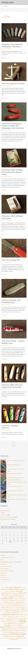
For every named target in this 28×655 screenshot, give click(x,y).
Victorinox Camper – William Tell (14, 473)
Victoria (6, 634)
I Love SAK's (3, 564)
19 (10, 538)
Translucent (13, 632)
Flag (13, 607)
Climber (13, 600)
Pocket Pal (4, 621)
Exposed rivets (6, 607)
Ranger (16, 621)
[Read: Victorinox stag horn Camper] (14, 71)
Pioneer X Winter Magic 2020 (14, 464)
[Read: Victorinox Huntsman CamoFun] (14, 413)
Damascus (4, 603)
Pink (16, 620)
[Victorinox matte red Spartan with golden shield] (3, 496)
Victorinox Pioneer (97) (11, 260)
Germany (18, 609)
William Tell (12, 638)
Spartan (5, 627)
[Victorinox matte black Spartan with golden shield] (3, 500)
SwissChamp (22, 629)
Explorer (24, 605)
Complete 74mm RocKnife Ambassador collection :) (12, 45)
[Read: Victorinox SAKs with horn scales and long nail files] (14, 373)
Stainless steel (6, 629)
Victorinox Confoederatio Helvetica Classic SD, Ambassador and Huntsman (13, 126)
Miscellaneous (4, 510)
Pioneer (22, 620)
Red (23, 621)
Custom (12, 602)
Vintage (7, 636)
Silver (7, 625)
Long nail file (11, 616)
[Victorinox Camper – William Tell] (3, 475)
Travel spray (21, 632)
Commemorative (22, 600)
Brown (17, 595)
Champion (16, 598)
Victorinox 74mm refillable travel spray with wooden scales (12, 172)
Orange (9, 620)
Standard (15, 629)
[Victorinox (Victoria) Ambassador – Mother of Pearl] (3, 483)
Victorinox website (5, 579)
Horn (6, 613)
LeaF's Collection (4, 568)
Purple (10, 621)
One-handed (24, 618)
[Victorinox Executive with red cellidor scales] (3, 470)
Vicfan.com (7, 2)
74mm (17, 587)
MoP (23, 616)
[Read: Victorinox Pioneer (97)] (14, 248)
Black (23, 593)
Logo (5, 616)
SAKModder (3, 573)
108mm (7, 591)
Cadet (24, 595)
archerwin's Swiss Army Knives (8, 557)
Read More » (4, 57)
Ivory (21, 612)
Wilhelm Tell (4, 638)
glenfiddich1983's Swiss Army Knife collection (11, 562)
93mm (23, 589)
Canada (21, 596)
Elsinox (2, 559)
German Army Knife (10, 609)
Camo (7, 596)
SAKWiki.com (4, 575)
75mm (23, 587)
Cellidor (7, 598)
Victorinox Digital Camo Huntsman (15, 490)
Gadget (24, 607)
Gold (24, 609)
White (20, 636)
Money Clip (18, 616)
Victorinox (18, 634)
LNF (25, 614)
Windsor (18, 638)
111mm (12, 591)
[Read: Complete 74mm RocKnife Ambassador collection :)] (14, 32)
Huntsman (14, 613)
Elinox (25, 603)
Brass (11, 595)
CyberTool (20, 602)
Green (9, 611)
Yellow (13, 639)
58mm (8, 587)
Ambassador (6, 593)
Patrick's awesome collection (7, 570)
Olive (17, 618)
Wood (24, 638)
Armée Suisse (15, 593)
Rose (5, 623)
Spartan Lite (13, 627)
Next (14, 446)
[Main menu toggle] (25, 2)
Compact (6, 602)
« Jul (13, 547)
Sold (2, 512)
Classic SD (5, 600)
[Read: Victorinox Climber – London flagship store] (14, 329)
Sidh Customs (4, 577)
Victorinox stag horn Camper (13, 83)
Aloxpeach (3, 555)
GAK (2, 609)
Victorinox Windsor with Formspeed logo (11, 301)
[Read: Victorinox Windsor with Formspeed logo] (14, 288)
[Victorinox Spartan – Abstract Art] (3, 487)
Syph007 (11, 630)
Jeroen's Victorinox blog (6, 566)
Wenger (13, 636)
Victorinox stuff (4, 514)
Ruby (10, 623)
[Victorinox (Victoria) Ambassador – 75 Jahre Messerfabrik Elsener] (3, 479)
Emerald (8, 605)
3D (3, 587)
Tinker (17, 630)
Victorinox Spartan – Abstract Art (14, 486)
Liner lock (19, 614)
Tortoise (5, 632)
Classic (23, 598)
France (18, 607)
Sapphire (22, 623)
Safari (16, 623)
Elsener (3, 605)
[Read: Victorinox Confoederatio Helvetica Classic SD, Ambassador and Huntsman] (14, 111)
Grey (17, 611)
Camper (13, 596)
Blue (5, 595)
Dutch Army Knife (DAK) (15, 603)
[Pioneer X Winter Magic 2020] (3, 466)
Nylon (11, 618)
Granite (2, 611)
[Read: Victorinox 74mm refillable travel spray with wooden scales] (14, 157)
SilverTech (14, 625)
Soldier (20, 625)
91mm (14, 589)
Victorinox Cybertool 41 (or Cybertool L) (16, 460)
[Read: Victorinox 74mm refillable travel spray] (14, 204)
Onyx (4, 620)
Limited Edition (8, 614)
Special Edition (22, 627)
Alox (19, 591)
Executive (16, 605)
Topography (24, 630)
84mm (4, 589)
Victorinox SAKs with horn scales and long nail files (12, 386)
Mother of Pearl (4, 618)
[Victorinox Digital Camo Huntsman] (3, 492)
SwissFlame (4, 630)
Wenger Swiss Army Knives (7, 519)
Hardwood (23, 611)
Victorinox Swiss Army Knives (7, 517)
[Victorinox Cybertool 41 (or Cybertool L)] (3, 462)
